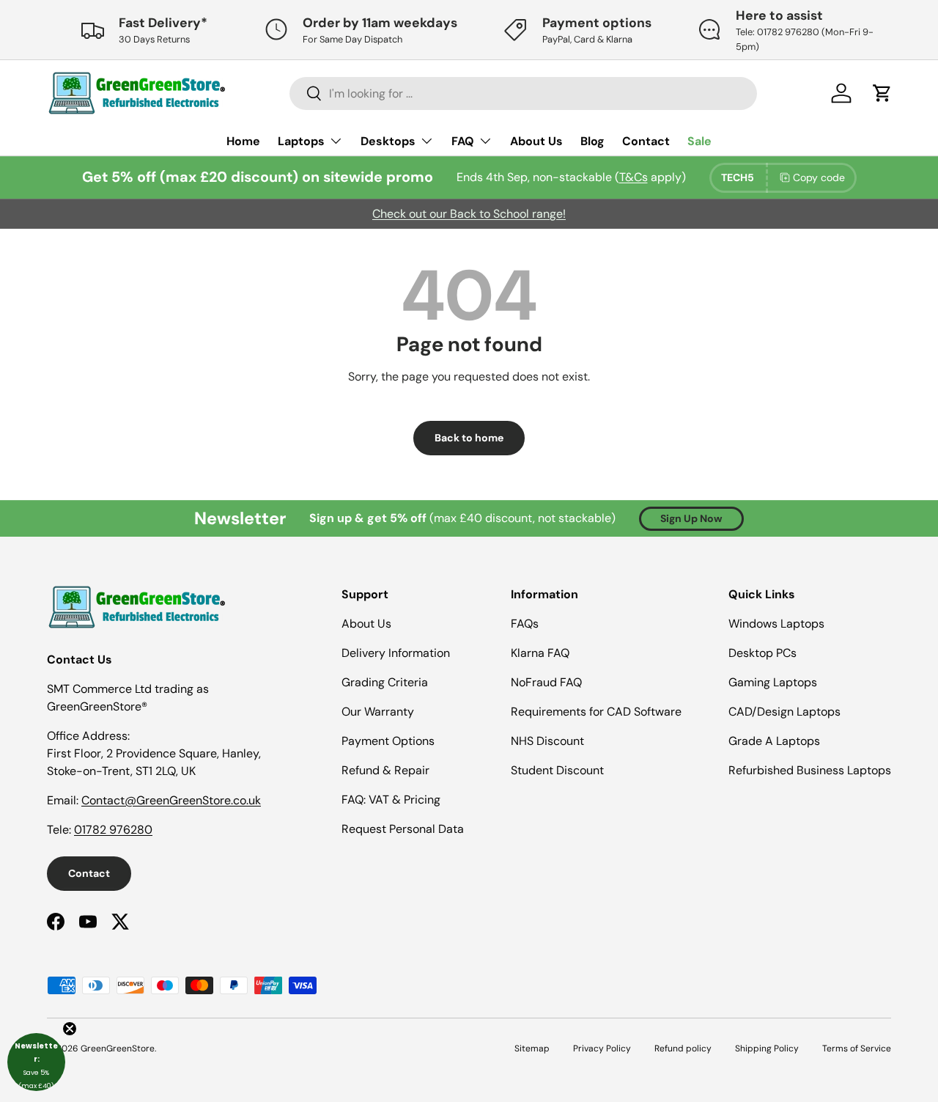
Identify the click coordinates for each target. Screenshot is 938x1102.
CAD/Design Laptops (784, 711)
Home (243, 141)
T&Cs (633, 177)
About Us (536, 141)
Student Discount (557, 770)
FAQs (525, 623)
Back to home (469, 437)
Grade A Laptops (774, 741)
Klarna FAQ (540, 653)
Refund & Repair (385, 770)
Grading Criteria (384, 682)
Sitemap (532, 1048)
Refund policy (683, 1048)
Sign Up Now (691, 518)
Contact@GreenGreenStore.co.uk (171, 800)
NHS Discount (547, 741)
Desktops (388, 141)
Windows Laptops (776, 623)
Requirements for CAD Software (596, 711)
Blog (592, 141)
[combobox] (523, 93)
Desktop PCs (762, 653)
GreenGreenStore (118, 1048)
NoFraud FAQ (546, 682)
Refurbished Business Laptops (809, 770)
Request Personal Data (402, 829)
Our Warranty (377, 711)
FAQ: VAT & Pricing (390, 799)
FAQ (462, 141)
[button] (36, 1062)
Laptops (301, 141)
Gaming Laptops (772, 682)
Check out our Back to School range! (469, 213)
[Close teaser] (69, 1028)
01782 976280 (113, 829)
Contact (646, 141)
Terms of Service (856, 1048)
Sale (699, 141)
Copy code (819, 177)
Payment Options (388, 741)
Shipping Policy (767, 1048)
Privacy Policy (602, 1048)
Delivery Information (395, 653)
